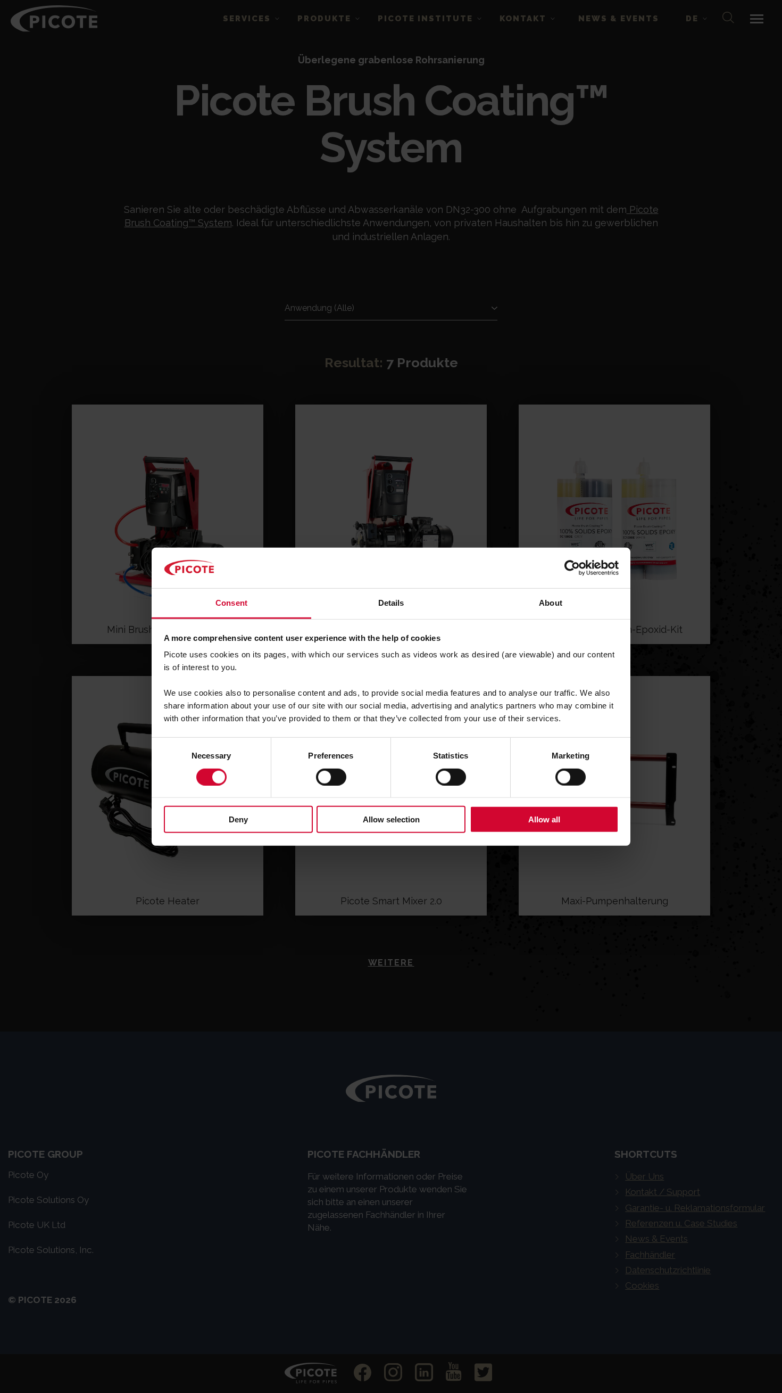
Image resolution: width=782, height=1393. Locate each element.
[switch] (331, 776)
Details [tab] (391, 602)
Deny (238, 819)
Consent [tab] (231, 602)
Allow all (544, 819)
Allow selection (391, 819)
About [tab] (550, 602)
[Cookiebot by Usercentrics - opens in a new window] (572, 568)
